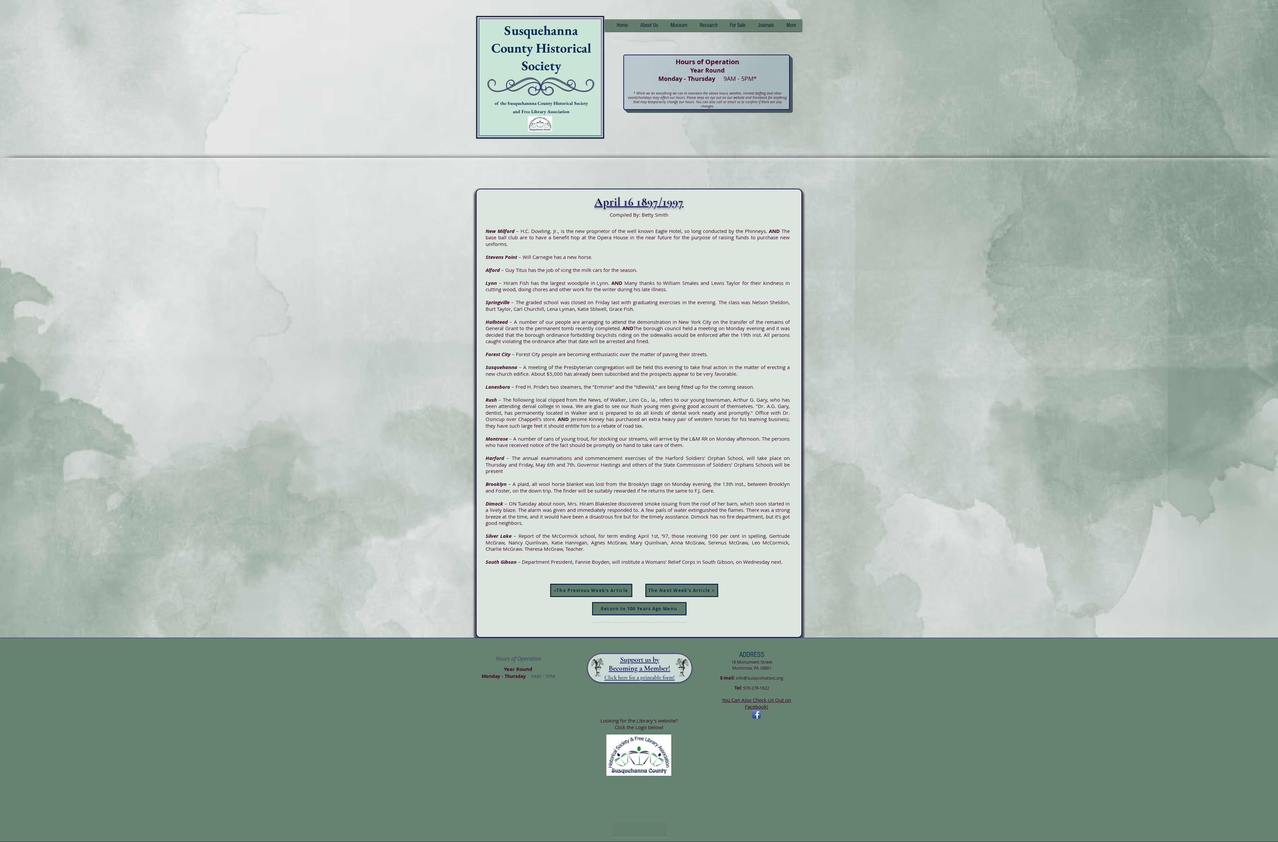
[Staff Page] (640, 829)
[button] (708, 25)
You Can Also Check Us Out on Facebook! (756, 703)
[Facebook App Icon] (756, 714)
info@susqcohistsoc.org (759, 678)
